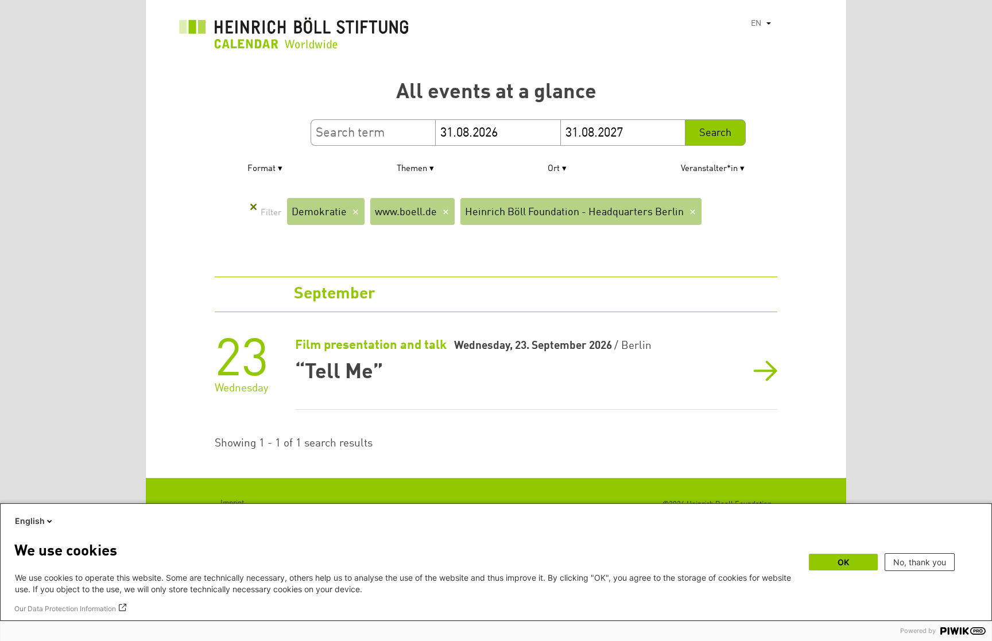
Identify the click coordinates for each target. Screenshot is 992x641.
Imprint (232, 503)
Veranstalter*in (709, 169)
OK (843, 562)
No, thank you (919, 562)
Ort (554, 169)
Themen (412, 169)
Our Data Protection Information (65, 608)
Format (261, 169)
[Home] (294, 36)
